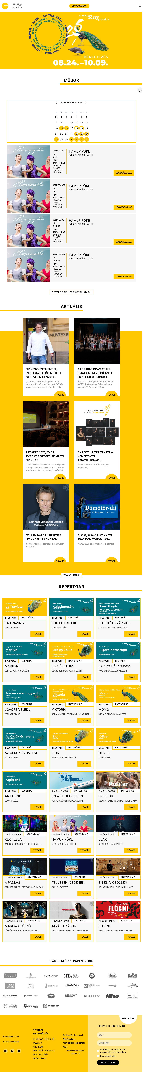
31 (56, 117)
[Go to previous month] (57, 102)
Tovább (37, 634)
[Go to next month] (86, 102)
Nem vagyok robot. (108, 1056)
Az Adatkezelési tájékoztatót (113, 1049)
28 (56, 139)
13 (86, 123)
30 (66, 139)
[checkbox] (98, 1051)
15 (61, 128)
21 (56, 134)
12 (81, 123)
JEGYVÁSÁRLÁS (79, 6)
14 (56, 128)
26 (81, 134)
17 (71, 128)
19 (81, 128)
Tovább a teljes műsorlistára (71, 292)
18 (76, 128)
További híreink (71, 575)
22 (61, 134)
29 (61, 139)
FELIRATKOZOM (108, 1062)
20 (86, 128)
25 (76, 134)
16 (66, 128)
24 (71, 134)
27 (86, 134)
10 (71, 123)
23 (66, 134)
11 (76, 123)
